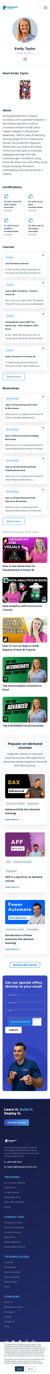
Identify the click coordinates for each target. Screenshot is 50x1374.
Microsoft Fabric (11, 1277)
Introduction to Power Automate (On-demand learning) (19, 939)
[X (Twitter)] (26, 1341)
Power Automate (12, 1272)
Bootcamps (9, 1187)
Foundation (9, 1312)
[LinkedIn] (6, 1341)
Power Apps (10, 1267)
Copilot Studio (10, 1282)
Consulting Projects (13, 1222)
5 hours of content (23, 862)
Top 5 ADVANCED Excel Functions (23, 725)
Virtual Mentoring (12, 1232)
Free (8, 862)
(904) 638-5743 (14, 1162)
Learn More (11, 819)
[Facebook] (20, 1341)
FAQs (6, 1326)
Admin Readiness (12, 1242)
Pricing (7, 1207)
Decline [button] (30, 1369)
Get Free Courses (16, 1122)
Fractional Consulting (14, 1227)
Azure (6, 1286)
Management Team (13, 1307)
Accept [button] (19, 1369)
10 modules (33, 804)
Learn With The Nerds (14, 1202)
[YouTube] (13, 1341)
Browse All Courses (25, 965)
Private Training (11, 1192)
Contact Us (9, 1321)
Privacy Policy (40, 1356)
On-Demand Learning (14, 1183)
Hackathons (9, 1237)
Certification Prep (12, 1197)
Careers (7, 1317)
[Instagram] (33, 1341)
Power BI (8, 1262)
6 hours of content (15, 804)
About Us (8, 1302)
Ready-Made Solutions (14, 1247)
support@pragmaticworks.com (22, 1167)
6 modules (11, 871)
